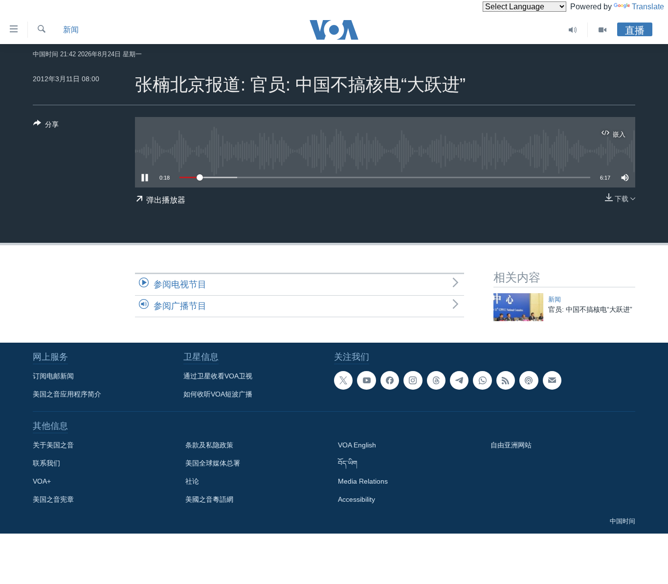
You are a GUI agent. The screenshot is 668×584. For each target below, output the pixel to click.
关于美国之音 (53, 445)
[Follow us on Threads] (436, 380)
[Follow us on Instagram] (412, 380)
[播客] (528, 380)
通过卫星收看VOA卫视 (217, 376)
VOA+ (42, 481)
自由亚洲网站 (511, 445)
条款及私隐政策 (209, 445)
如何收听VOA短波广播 (217, 394)
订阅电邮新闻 (53, 376)
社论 (192, 481)
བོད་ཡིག (347, 463)
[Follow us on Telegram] (459, 380)
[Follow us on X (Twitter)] (343, 380)
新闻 (71, 29)
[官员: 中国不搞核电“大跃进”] (518, 307)
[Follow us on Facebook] (389, 380)
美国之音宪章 (53, 499)
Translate (648, 6)
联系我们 (46, 463)
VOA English (357, 445)
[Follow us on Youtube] (366, 380)
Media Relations (363, 481)
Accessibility (356, 499)
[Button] (46, 126)
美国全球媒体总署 (212, 463)
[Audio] (573, 30)
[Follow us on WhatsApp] (482, 380)
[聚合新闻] (505, 380)
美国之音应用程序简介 (67, 394)
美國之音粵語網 (209, 499)
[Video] (602, 30)
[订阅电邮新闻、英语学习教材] (552, 380)
